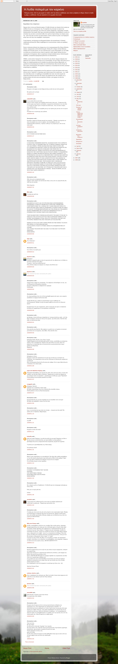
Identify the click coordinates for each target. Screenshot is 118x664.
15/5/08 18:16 (30, 598)
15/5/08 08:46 (30, 196)
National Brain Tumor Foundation (81, 46)
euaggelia (29, 384)
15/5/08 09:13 (30, 251)
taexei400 (29, 592)
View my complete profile (79, 31)
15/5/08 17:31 (30, 578)
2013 (76, 67)
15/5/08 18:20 (30, 616)
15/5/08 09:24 (30, 289)
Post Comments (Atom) (36, 651)
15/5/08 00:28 (30, 113)
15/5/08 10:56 (30, 403)
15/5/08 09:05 (30, 234)
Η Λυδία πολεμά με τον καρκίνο (44, 9)
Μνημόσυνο (79, 141)
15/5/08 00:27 (30, 94)
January (78, 153)
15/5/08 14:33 (30, 505)
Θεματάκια (78, 139)
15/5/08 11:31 (30, 449)
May (77, 98)
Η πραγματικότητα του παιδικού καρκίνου (83, 37)
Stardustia (87, 58)
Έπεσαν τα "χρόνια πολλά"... (79, 108)
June (77, 96)
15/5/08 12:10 (30, 463)
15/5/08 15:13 (30, 542)
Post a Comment (29, 642)
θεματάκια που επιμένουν (79, 136)
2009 (76, 76)
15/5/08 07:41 (30, 187)
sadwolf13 (30, 98)
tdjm (28, 238)
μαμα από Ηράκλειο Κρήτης (34, 370)
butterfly (29, 436)
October (78, 86)
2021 (76, 57)
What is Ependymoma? (79, 48)
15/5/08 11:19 (30, 413)
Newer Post (27, 648)
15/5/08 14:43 (30, 518)
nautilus (84, 22)
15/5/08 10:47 (30, 392)
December (79, 80)
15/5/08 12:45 (30, 494)
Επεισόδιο (78, 143)
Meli (28, 192)
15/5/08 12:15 (30, 478)
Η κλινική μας (76, 39)
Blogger (68, 658)
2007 (76, 157)
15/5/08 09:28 (30, 310)
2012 (76, 69)
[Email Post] (43, 81)
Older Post (66, 648)
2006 (76, 160)
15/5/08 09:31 (30, 322)
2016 (76, 63)
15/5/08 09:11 (30, 242)
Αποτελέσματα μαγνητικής (79, 121)
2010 (76, 74)
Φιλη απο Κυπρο (31, 523)
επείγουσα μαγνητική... (79, 131)
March (78, 148)
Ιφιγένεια (29, 256)
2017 (76, 61)
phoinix (29, 583)
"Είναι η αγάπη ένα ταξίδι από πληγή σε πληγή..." (79, 114)
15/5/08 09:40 (30, 332)
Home (47, 648)
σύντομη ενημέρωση (79, 126)
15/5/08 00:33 (30, 127)
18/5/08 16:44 (30, 638)
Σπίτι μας (78, 105)
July (77, 94)
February (78, 150)
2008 (76, 78)
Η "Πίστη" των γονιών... (79, 43)
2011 (76, 71)
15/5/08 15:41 (30, 568)
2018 (76, 59)
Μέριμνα (75, 50)
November (79, 83)
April (77, 146)
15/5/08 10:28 (30, 365)
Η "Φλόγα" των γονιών (79, 41)
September (79, 89)
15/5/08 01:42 (30, 172)
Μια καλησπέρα (79, 102)
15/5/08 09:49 (30, 349)
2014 (76, 65)
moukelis (29, 499)
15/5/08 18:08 (30, 587)
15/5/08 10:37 (30, 379)
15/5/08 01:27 (30, 136)
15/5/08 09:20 (30, 266)
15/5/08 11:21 (30, 422)
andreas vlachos (31, 573)
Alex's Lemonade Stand (79, 44)
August (78, 92)
